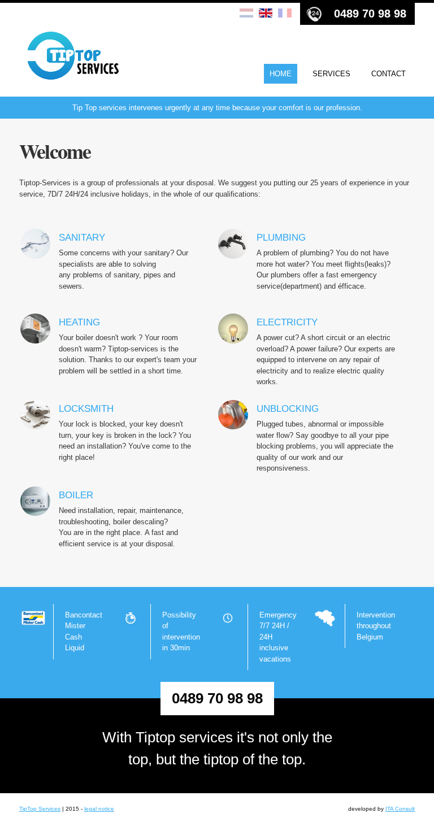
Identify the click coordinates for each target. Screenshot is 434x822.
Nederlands (246, 14)
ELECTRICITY (287, 322)
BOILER (76, 495)
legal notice (99, 809)
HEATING (79, 322)
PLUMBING (281, 237)
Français (285, 14)
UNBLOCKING (288, 408)
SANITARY (82, 237)
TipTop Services (39, 809)
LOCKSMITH (86, 408)
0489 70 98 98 (370, 13)
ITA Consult (400, 809)
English (265, 14)
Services (331, 73)
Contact (388, 73)
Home (281, 73)
